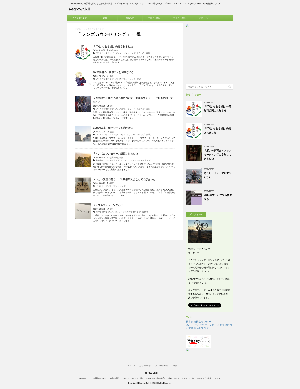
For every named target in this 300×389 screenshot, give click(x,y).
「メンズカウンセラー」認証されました (115, 153)
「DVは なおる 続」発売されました (113, 46)
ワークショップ (138, 134)
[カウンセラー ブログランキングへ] (194, 351)
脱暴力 (149, 134)
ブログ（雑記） (155, 18)
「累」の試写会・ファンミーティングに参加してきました (217, 154)
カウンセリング (80, 18)
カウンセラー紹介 (161, 365)
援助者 (145, 212)
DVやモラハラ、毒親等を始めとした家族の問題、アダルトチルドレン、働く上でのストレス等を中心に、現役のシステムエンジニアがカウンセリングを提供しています (150, 378)
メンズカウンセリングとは (108, 205)
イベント (104, 134)
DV (97, 53)
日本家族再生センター (198, 321)
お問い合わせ (205, 18)
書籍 (148, 53)
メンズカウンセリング (125, 53)
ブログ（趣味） (180, 18)
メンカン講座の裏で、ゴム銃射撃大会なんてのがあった (124, 179)
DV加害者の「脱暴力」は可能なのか (113, 72)
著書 (105, 18)
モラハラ (141, 53)
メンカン (125, 160)
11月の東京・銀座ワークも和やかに (113, 127)
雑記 (112, 76)
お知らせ (130, 18)
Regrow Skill (79, 9)
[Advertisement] (209, 58)
